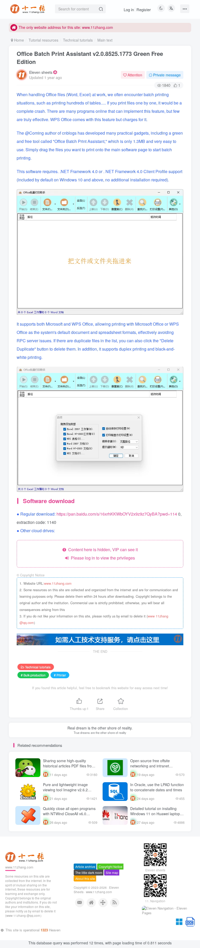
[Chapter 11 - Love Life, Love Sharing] (25, 877)
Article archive (85, 888)
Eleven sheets (40, 72)
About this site (85, 900)
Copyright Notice (110, 888)
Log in (129, 9)
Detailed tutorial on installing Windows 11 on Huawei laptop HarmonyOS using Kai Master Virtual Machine (155, 816)
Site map (112, 894)
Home (18, 40)
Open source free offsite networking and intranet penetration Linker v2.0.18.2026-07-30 (157, 768)
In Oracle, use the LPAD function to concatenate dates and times (157, 787)
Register (143, 9)
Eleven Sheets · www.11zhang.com (96, 911)
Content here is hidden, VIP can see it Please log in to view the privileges (102, 554)
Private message (167, 74)
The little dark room (88, 894)
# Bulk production (33, 675)
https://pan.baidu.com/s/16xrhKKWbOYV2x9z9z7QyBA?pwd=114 (117, 514)
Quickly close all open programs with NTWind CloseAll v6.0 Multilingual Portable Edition (69, 813)
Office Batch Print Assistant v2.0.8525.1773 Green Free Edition (90, 57)
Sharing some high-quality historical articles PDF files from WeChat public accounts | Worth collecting (69, 768)
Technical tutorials (78, 40)
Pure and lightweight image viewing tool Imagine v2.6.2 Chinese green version (65, 789)
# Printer (60, 675)
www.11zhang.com (57, 583)
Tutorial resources (43, 40)
